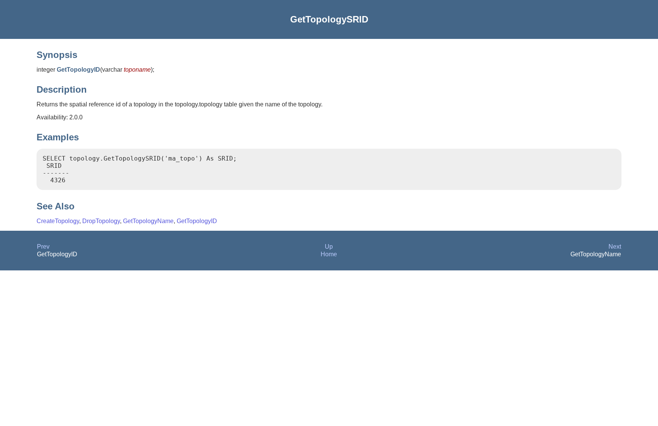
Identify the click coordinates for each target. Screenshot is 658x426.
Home (329, 254)
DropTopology (101, 221)
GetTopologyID (197, 221)
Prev (43, 246)
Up (329, 246)
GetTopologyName (148, 221)
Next (614, 246)
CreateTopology (58, 221)
